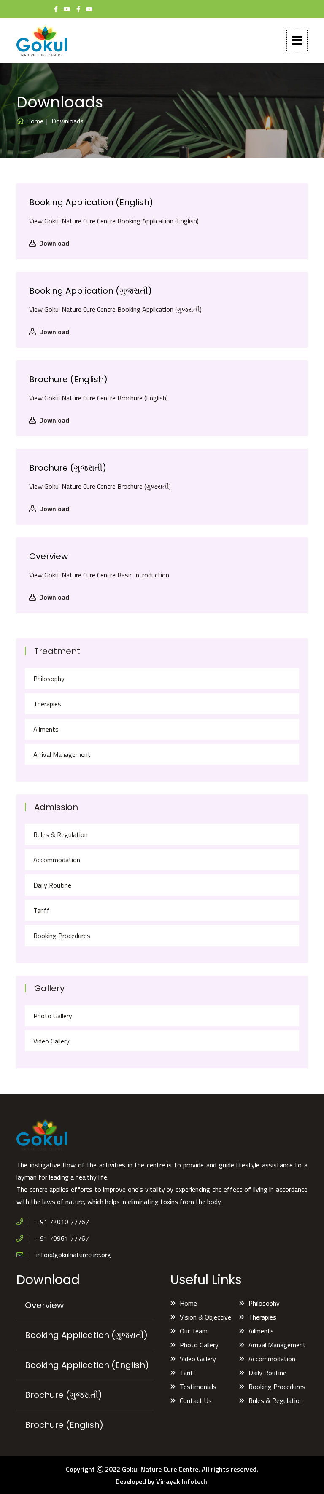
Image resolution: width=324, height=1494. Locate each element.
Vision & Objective (205, 1317)
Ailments (46, 729)
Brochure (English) (68, 379)
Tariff (41, 910)
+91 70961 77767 (62, 1238)
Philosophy (49, 678)
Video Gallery (51, 1041)
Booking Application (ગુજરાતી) (90, 291)
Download (54, 243)
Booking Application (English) (91, 202)
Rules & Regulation (60, 834)
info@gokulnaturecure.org (73, 1255)
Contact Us (196, 1400)
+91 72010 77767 (62, 1222)
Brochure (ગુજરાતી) (67, 468)
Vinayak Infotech (181, 1481)
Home (34, 121)
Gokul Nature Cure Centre (160, 1469)
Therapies (47, 704)
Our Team (194, 1331)
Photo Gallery (52, 1016)
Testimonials (198, 1386)
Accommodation (56, 860)
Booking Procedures (61, 936)
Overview (48, 556)
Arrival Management (62, 754)
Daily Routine (52, 885)
